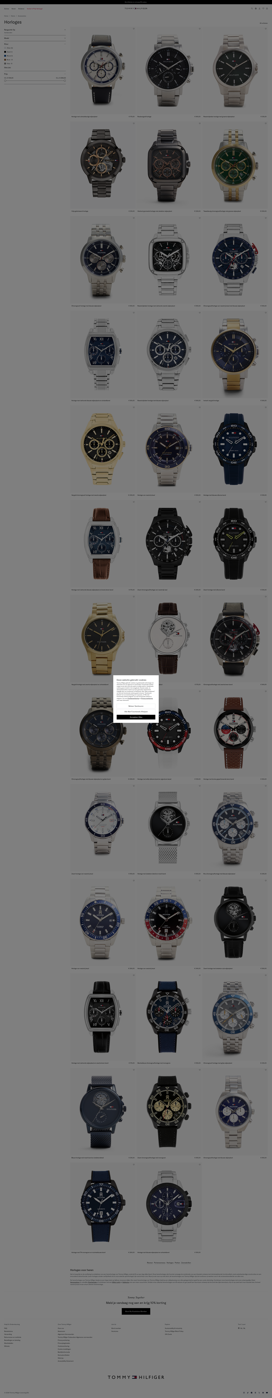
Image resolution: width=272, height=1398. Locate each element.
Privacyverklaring (147, 698)
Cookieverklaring (133, 698)
